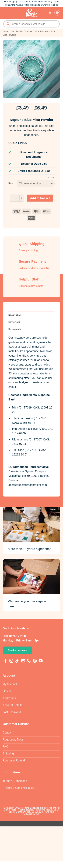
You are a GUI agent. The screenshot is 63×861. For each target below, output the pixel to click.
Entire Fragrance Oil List (34, 170)
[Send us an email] (23, 661)
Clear (51, 177)
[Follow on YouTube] (41, 661)
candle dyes (20, 382)
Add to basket (40, 198)
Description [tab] (14, 315)
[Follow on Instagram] (11, 661)
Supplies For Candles (21, 31)
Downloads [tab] (14, 329)
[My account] (50, 13)
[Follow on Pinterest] (35, 661)
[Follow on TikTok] (17, 661)
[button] (5, 13)
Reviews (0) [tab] (14, 322)
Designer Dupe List (34, 163)
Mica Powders (41, 31)
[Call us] (29, 661)
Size (10, 183)
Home (5, 31)
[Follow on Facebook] (6, 661)
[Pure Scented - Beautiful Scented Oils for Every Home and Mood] (31, 13)
